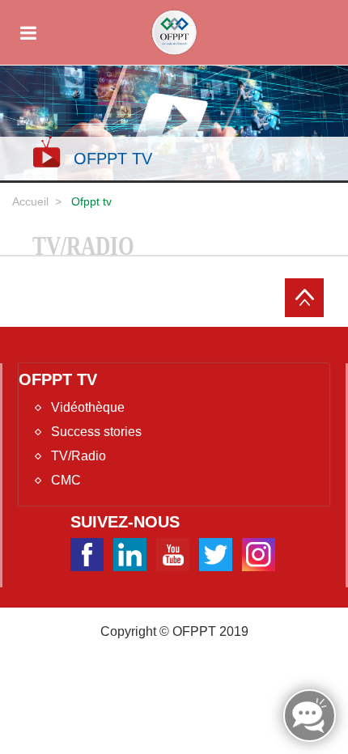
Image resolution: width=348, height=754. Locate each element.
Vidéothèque (88, 407)
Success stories (96, 431)
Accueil (30, 201)
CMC (66, 480)
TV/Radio (78, 456)
